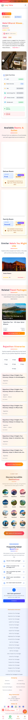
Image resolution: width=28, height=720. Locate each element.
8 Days (14, 364)
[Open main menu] (25, 5)
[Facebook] (4, 706)
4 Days (6, 359)
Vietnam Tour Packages (14, 659)
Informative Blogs (21, 683)
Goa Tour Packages (14, 627)
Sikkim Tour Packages (14, 633)
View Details (20, 277)
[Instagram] (8, 706)
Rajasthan (7, 17)
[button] (14, 60)
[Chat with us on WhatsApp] (16, 706)
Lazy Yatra (9, 5)
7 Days (6, 364)
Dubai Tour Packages (14, 656)
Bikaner (19, 17)
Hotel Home (7, 13)
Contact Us (14, 600)
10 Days (14, 368)
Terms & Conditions (7, 690)
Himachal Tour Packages (14, 639)
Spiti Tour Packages (14, 642)
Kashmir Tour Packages (14, 619)
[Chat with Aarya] (25, 711)
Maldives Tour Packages (14, 665)
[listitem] (5, 493)
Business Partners (20, 687)
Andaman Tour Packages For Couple (14, 674)
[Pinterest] (23, 706)
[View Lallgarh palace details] (14, 264)
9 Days (22, 364)
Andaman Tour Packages (14, 613)
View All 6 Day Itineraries (14, 464)
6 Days (22, 359)
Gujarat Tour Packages (14, 630)
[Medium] (19, 706)
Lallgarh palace (8, 273)
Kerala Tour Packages (14, 624)
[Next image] (25, 61)
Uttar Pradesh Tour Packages (14, 653)
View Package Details (13, 333)
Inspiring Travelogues (7, 687)
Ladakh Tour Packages (14, 622)
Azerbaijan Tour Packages (14, 648)
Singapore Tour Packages (14, 668)
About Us (7, 680)
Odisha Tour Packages (14, 645)
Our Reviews (7, 683)
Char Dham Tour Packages (14, 671)
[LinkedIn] (12, 706)
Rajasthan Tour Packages (14, 616)
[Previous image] (3, 61)
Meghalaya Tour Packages (14, 636)
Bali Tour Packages (14, 650)
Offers (20, 690)
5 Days (14, 359)
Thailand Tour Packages (14, 662)
